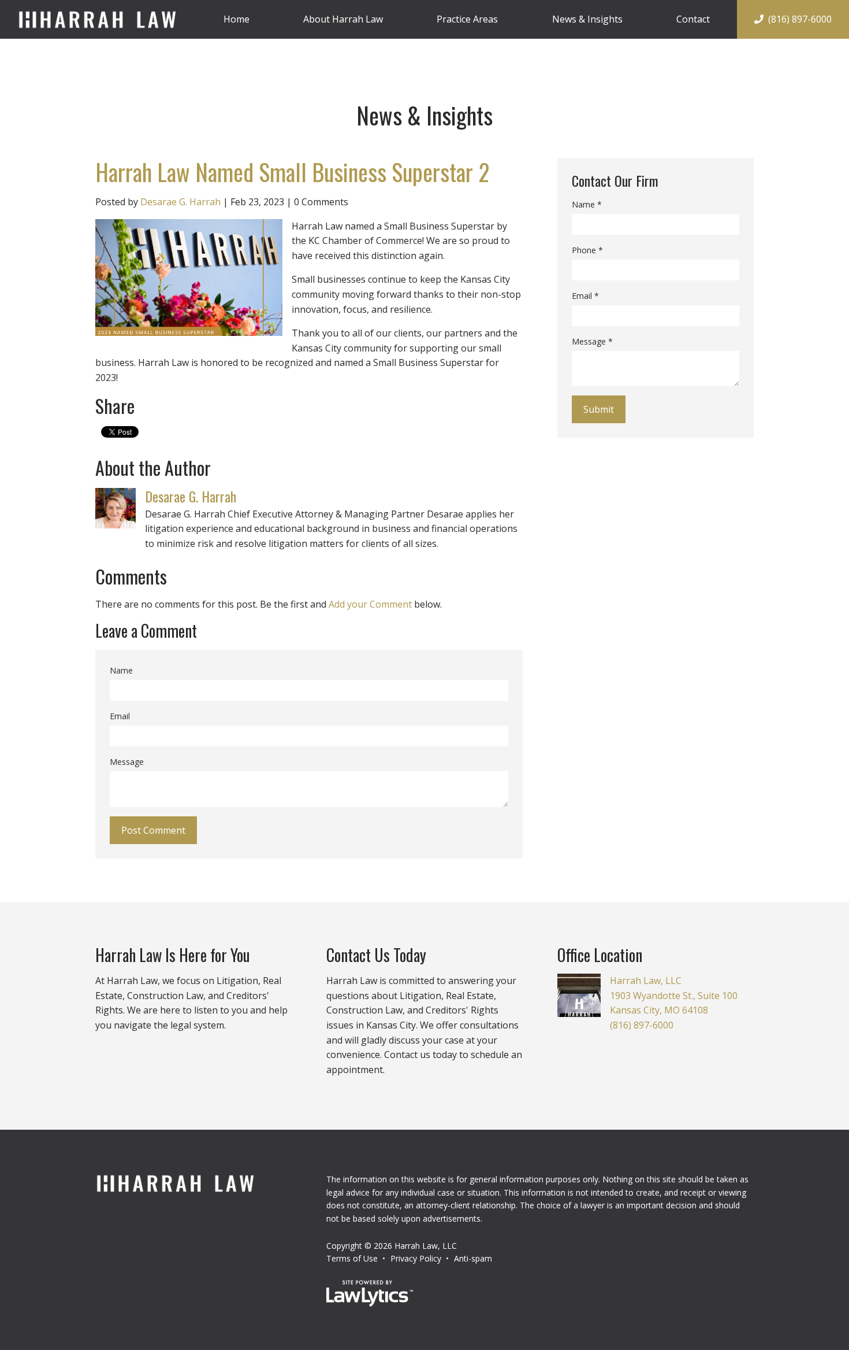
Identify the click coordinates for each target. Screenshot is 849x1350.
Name (121, 670)
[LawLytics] (369, 1293)
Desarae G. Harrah (180, 201)
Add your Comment (370, 604)
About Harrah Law (343, 19)
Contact (693, 19)
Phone (587, 250)
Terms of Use (352, 1258)
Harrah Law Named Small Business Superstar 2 (292, 171)
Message (127, 761)
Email (120, 716)
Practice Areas (467, 19)
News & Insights (587, 19)
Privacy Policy (415, 1258)
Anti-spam (473, 1258)
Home (237, 19)
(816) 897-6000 (800, 19)
